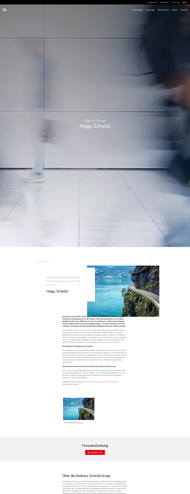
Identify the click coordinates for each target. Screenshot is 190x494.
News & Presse (163, 10)
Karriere (175, 10)
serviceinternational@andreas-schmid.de (99, 382)
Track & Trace (176, 2)
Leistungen (150, 10)
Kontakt (184, 10)
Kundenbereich (164, 2)
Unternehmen (137, 10)
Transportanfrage (152, 2)
